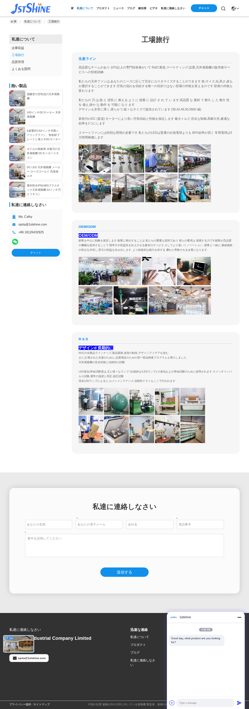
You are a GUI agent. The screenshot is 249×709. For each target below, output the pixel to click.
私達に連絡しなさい (173, 8)
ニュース (118, 8)
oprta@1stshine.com (32, 224)
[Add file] (172, 703)
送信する (124, 572)
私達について (85, 8)
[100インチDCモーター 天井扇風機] (17, 117)
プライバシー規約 (20, 704)
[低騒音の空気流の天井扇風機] (17, 98)
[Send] (239, 703)
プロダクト (103, 8)
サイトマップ (41, 704)
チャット (35, 252)
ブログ (131, 8)
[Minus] (239, 617)
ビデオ (154, 8)
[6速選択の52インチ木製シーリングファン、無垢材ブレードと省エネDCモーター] (17, 135)
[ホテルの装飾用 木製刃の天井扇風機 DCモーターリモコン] (17, 153)
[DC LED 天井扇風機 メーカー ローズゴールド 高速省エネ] (17, 171)
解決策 (142, 8)
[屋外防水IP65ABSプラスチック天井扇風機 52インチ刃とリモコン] (17, 190)
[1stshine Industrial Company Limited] (30, 8)
